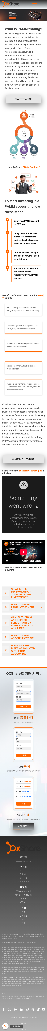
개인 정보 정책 (23, 881)
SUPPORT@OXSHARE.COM (23, 862)
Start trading (23, 99)
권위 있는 (23, 916)
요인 (23, 919)
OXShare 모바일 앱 (23, 891)
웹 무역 (23, 899)
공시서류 (23, 878)
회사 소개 (23, 870)
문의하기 (23, 874)
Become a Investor (23, 459)
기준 (23, 912)
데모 (23, 923)
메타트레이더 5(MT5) (23, 895)
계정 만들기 (23, 826)
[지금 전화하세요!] (5, 1026)
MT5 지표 (23, 902)
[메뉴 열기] (34, 4)
